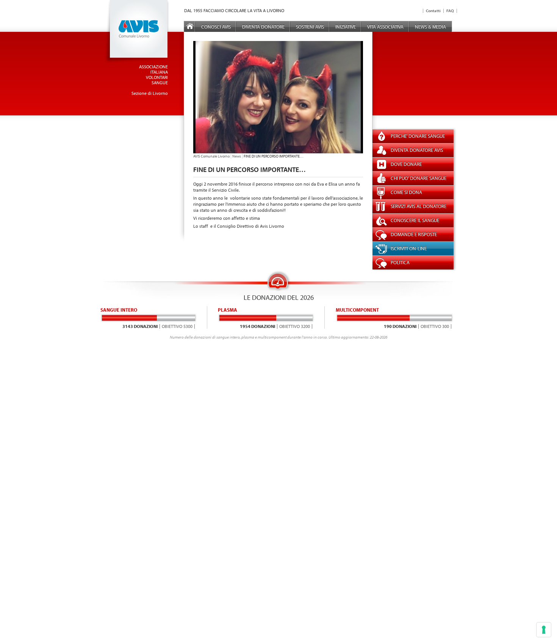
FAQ (450, 10)
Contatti (433, 10)
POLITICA (400, 262)
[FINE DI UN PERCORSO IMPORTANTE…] (278, 151)
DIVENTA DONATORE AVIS (417, 150)
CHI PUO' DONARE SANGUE (418, 178)
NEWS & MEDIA (430, 27)
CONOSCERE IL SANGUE (415, 220)
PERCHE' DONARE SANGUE (418, 136)
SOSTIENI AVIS (310, 27)
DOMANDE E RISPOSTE (414, 234)
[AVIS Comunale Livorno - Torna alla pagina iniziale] (136, 62)
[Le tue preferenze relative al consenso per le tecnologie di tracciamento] (544, 630)
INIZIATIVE (345, 27)
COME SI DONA (406, 192)
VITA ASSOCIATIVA (385, 27)
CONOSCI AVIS (216, 27)
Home (190, 26)
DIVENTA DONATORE (263, 27)
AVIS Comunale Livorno (211, 156)
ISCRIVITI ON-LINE (409, 248)
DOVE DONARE (406, 164)
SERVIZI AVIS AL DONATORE (418, 206)
